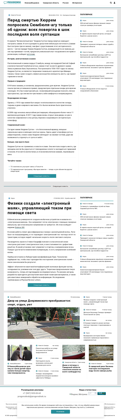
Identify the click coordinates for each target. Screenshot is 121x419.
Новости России (16, 15)
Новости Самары (88, 41)
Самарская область (71, 362)
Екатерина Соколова (69, 15)
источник (31, 54)
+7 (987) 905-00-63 (32, 393)
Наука (84, 20)
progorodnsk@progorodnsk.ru (32, 396)
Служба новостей (70, 198)
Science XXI (19, 227)
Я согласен (60, 411)
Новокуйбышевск (15, 297)
